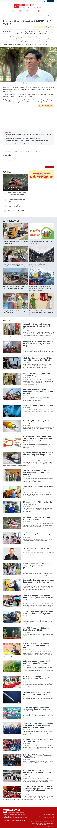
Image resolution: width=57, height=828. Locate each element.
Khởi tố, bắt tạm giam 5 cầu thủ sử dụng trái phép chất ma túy (23, 138)
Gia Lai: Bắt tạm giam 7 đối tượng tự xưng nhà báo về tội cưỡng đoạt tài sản (27, 143)
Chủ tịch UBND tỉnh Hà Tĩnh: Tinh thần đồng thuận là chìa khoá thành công (37, 773)
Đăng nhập (51, 1)
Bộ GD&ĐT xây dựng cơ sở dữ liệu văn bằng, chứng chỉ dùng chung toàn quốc (37, 566)
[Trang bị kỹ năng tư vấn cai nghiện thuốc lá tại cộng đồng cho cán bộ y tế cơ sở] (12, 601)
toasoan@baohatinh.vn (49, 823)
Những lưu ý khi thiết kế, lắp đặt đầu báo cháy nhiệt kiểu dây (37, 422)
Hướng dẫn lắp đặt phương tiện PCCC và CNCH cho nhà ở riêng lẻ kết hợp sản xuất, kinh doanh (41, 288)
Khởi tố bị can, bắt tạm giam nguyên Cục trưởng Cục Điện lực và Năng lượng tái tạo (28, 135)
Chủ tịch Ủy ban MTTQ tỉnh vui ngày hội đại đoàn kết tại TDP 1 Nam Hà (38, 678)
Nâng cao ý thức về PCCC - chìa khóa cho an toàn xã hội (37, 503)
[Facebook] (38, 1)
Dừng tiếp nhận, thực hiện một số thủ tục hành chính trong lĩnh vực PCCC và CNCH (41, 312)
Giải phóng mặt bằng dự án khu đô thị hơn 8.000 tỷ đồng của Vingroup (37, 662)
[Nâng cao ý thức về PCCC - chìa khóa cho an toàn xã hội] (12, 507)
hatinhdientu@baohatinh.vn (37, 823)
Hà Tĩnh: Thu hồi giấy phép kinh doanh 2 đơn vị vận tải (16, 205)
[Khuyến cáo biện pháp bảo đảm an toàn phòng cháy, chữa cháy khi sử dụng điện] (12, 475)
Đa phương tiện (32, 10)
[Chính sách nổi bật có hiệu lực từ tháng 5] (12, 492)
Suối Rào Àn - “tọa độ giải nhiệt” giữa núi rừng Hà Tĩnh (16, 188)
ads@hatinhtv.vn (50, 826)
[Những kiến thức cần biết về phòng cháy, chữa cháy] (15, 301)
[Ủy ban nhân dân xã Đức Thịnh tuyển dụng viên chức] (41, 231)
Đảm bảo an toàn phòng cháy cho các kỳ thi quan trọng (38, 375)
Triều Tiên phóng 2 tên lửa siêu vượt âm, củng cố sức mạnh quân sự (36, 693)
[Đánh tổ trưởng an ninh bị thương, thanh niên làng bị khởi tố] (12, 633)
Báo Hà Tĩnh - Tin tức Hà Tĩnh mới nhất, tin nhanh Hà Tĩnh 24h (28, 5)
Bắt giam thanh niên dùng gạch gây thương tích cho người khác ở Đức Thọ (27, 141)
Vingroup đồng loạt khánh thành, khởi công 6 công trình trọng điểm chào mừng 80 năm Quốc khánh (38, 725)
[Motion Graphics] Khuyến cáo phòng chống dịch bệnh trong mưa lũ (37, 709)
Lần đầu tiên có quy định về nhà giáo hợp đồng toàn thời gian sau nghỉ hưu (17, 194)
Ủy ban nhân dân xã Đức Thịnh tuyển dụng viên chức (40, 242)
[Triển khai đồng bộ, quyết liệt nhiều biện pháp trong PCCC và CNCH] (15, 276)
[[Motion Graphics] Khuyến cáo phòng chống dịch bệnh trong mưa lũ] (12, 713)
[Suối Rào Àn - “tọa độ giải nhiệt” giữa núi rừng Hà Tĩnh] (15, 182)
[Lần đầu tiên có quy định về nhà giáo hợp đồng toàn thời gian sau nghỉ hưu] (12, 538)
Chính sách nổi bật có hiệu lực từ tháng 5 (38, 488)
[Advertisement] (28, 117)
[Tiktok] (40, 1)
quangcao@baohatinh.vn (40, 826)
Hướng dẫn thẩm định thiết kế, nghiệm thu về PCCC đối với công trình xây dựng (38, 344)
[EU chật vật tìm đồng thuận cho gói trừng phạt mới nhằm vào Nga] (41, 254)
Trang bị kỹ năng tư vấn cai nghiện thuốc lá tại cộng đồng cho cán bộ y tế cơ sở (38, 598)
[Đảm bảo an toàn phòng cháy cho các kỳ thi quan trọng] (12, 379)
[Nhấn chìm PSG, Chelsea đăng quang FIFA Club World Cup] (12, 760)
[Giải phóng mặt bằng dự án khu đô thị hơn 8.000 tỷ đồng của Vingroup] (12, 666)
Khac (4, 18)
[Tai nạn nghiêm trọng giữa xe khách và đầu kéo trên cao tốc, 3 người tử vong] (12, 617)
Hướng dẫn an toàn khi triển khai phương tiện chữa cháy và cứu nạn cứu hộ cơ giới (38, 391)
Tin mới (16, 10)
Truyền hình (42, 10)
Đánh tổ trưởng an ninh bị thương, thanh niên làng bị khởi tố (36, 629)
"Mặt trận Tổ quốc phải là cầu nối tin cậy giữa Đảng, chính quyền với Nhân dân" (37, 646)
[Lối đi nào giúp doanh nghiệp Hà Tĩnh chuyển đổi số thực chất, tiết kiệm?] (12, 363)
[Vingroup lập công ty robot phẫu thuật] (12, 411)
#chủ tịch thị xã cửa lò (36, 151)
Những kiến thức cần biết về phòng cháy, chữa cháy (14, 311)
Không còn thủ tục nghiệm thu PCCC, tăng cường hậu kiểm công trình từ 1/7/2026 (37, 326)
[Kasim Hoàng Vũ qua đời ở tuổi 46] (12, 554)
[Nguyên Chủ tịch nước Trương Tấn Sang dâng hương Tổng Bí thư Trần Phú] (12, 585)
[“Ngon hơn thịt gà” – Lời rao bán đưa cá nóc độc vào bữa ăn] (12, 745)
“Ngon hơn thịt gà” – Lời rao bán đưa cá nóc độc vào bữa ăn (38, 741)
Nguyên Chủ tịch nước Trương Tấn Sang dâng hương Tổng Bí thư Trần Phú (38, 581)
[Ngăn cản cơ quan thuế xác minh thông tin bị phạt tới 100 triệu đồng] (15, 254)
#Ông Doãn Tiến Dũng (25, 151)
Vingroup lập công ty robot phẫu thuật (17, 200)
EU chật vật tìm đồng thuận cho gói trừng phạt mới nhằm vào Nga (40, 265)
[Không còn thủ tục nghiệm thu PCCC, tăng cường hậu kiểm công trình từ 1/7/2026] (12, 329)
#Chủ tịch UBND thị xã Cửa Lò (12, 151)
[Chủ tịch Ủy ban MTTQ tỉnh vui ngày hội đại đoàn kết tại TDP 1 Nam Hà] (12, 682)
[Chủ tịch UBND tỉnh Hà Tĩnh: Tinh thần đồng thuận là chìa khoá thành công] (12, 776)
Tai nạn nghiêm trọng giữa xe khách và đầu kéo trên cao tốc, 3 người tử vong (38, 614)
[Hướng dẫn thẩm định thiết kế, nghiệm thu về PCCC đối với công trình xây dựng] (12, 347)
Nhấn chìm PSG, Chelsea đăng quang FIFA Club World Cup (37, 756)
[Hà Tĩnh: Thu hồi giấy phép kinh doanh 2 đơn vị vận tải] (15, 231)
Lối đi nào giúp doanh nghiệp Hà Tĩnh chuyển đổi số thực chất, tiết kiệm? (37, 359)
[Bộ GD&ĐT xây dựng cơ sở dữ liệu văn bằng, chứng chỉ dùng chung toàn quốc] (12, 569)
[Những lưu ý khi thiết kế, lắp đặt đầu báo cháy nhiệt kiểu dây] (12, 426)
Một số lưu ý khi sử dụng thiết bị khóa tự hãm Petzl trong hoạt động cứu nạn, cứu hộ (38, 455)
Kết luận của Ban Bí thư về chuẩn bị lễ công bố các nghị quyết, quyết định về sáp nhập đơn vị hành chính (38, 789)
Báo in (23, 10)
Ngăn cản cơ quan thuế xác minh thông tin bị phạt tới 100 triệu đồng (14, 265)
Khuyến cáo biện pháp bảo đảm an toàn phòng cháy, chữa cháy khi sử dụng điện (37, 472)
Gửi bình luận (49, 167)
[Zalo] (44, 1)
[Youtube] (42, 1)
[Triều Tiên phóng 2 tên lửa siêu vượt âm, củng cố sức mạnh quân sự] (12, 697)
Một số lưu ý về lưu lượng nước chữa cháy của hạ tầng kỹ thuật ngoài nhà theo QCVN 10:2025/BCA (37, 438)
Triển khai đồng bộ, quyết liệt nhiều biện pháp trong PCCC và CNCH (14, 287)
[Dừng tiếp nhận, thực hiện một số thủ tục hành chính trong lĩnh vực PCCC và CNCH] (41, 301)
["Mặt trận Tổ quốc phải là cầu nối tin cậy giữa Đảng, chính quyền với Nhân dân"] (12, 649)
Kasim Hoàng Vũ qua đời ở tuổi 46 (16, 211)
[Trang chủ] (4, 15)
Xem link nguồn (49, 105)
